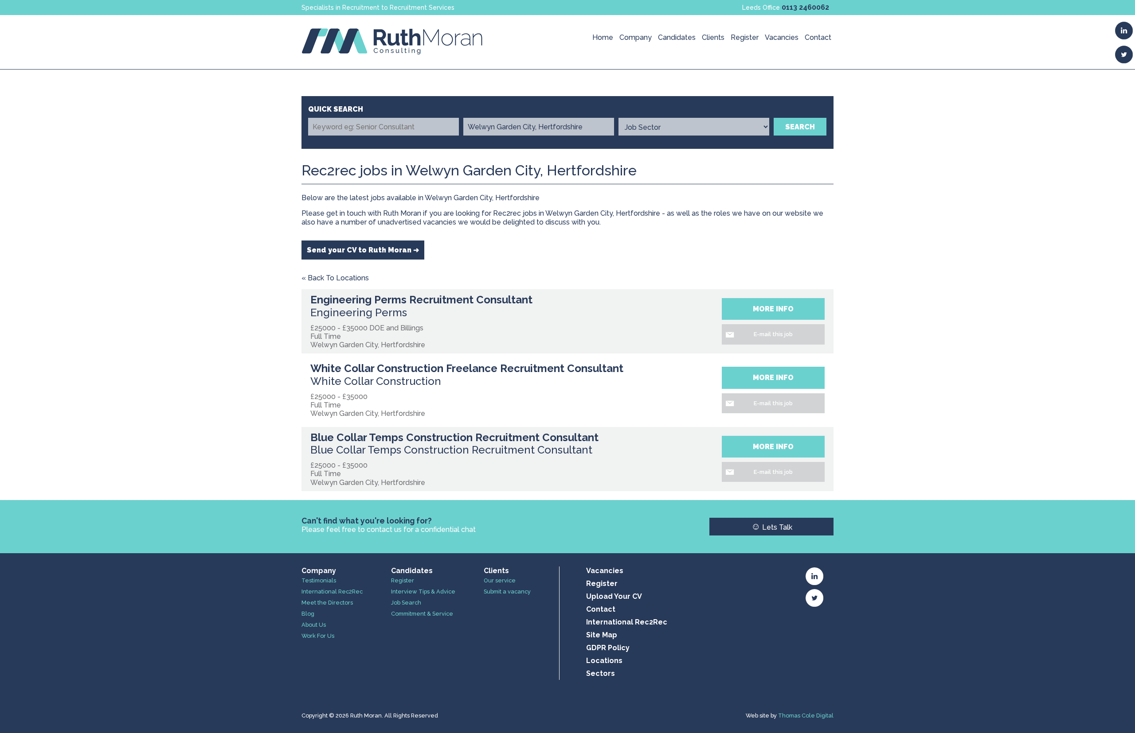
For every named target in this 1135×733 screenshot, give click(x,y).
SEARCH (800, 127)
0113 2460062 (805, 7)
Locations (604, 660)
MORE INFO (773, 309)
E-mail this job (773, 334)
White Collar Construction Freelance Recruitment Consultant (466, 368)
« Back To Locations (335, 278)
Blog (307, 613)
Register (745, 37)
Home (602, 37)
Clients (713, 37)
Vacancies (781, 37)
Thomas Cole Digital (806, 715)
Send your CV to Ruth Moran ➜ (363, 250)
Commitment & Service (422, 613)
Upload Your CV (614, 596)
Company (635, 37)
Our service (500, 580)
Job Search (406, 602)
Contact (818, 37)
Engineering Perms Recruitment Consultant (421, 299)
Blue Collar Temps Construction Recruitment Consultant (454, 437)
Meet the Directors (327, 602)
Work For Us (317, 635)
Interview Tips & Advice (423, 591)
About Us (313, 624)
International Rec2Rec (332, 591)
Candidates (677, 37)
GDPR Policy (608, 648)
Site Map (601, 635)
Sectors (600, 673)
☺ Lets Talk (771, 526)
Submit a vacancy (507, 591)
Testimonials (318, 580)
